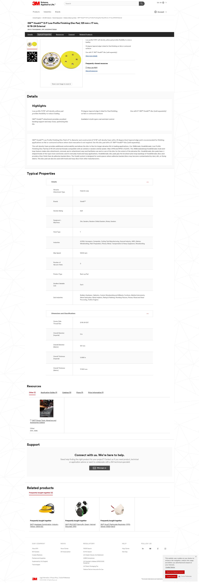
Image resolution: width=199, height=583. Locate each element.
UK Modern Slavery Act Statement (93, 555)
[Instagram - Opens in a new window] (165, 548)
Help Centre (125, 548)
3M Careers (35, 552)
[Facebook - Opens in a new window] (157, 548)
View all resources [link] (91, 71)
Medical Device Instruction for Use (93, 569)
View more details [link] (91, 56)
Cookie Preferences (64, 577)
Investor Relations (37, 555)
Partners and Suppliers (38, 558)
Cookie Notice (170, 567)
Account (160, 12)
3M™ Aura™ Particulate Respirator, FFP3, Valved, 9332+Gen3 (115, 525)
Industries (47, 12)
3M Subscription (65, 552)
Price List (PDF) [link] (92, 68)
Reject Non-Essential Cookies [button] (175, 572)
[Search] (142, 4)
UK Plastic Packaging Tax (90, 566)
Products (36, 12)
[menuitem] (30, 34)
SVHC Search (87, 552)
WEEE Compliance (88, 558)
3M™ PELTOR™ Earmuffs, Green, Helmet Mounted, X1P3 (80, 525)
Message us (101, 468)
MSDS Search (87, 548)
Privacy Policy (54, 577)
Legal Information (44, 577)
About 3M (35, 548)
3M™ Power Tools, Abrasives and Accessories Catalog (43, 421)
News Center (64, 548)
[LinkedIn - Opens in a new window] (142, 548)
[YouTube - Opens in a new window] (150, 548)
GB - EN (159, 2)
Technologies (36, 564)
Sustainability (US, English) (40, 561)
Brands (57, 12)
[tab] (32, 392)
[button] (185, 576)
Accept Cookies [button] (171, 576)
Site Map (124, 552)
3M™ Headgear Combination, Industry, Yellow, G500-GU (44, 525)
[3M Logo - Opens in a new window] (44, 4)
